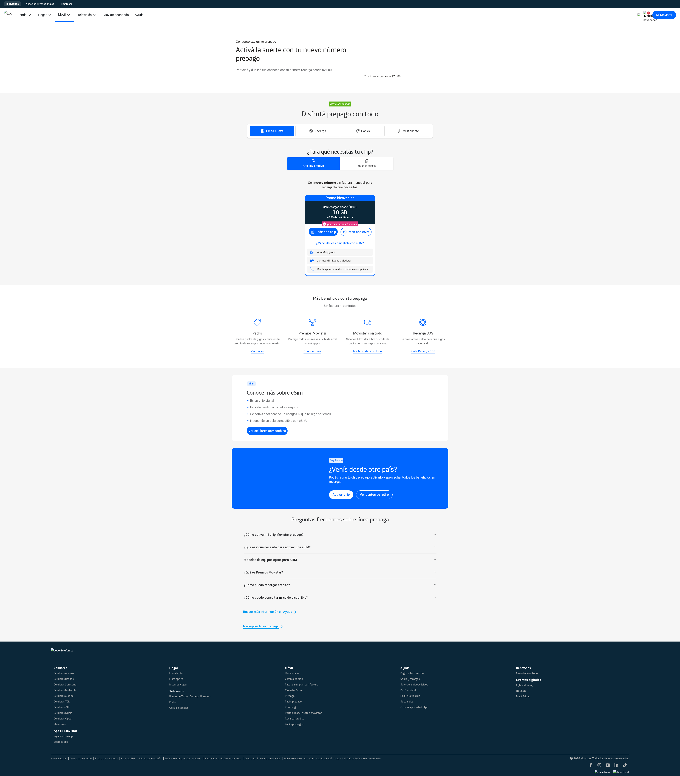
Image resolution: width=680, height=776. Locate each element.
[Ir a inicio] (8, 15)
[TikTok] (624, 765)
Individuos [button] (12, 3)
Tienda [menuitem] (22, 15)
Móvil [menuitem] (62, 14)
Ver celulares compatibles (267, 431)
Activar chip (341, 494)
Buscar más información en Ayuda (268, 612)
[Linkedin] (616, 765)
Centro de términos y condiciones (263, 758)
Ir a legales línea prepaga (261, 626)
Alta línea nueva (313, 165)
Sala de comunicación (150, 758)
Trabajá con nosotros (295, 758)
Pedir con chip (326, 232)
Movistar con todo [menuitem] (116, 15)
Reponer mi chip (366, 165)
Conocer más (312, 351)
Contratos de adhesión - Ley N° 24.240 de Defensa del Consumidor (345, 758)
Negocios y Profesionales (40, 3)
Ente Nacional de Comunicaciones (223, 758)
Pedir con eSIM (358, 232)
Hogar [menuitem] (42, 15)
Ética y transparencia (106, 758)
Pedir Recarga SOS (423, 351)
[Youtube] (608, 765)
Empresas (66, 3)
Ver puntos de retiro (374, 494)
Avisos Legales (59, 758)
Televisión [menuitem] (84, 15)
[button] (647, 15)
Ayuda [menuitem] (139, 15)
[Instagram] (599, 765)
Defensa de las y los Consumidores (183, 758)
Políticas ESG (128, 758)
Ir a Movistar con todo (367, 351)
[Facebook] (590, 765)
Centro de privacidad (81, 758)
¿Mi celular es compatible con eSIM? (340, 243)
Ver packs (257, 351)
